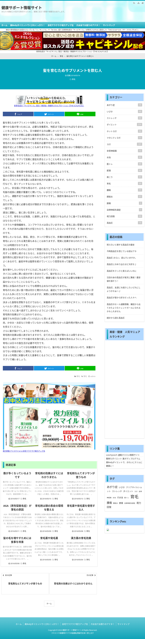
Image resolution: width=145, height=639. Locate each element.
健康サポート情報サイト (21, 7)
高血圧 (124, 222)
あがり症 (124, 105)
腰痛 (124, 190)
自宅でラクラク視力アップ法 (60, 25)
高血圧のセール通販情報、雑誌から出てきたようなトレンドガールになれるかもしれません (123, 308)
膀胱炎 (124, 196)
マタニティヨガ (124, 137)
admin (92, 376)
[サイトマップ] (138, 3)
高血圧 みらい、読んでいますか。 (122, 257)
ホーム (4, 25)
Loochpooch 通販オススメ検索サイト (123, 455)
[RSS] (134, 3)
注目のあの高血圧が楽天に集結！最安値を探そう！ (123, 279)
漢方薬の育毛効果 (81, 538)
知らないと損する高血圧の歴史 (121, 244)
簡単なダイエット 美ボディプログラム (123, 458)
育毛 (73, 79)
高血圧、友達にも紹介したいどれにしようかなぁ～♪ (123, 289)
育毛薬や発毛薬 (49, 538)
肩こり (124, 177)
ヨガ (124, 144)
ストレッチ (124, 118)
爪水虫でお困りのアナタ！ (88, 25)
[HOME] (142, 3)
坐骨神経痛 (124, 150)
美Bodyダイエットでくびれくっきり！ (27, 25)
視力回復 (124, 216)
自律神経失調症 (124, 209)
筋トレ (124, 164)
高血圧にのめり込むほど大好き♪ (122, 264)
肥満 (124, 170)
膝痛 (124, 203)
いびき (124, 111)
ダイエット (124, 124)
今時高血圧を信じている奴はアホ (122, 251)
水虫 (124, 157)
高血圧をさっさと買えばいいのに (122, 271)
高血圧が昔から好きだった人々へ (122, 297)
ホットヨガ (124, 131)
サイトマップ (109, 25)
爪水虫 (120, 497)
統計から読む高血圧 (116, 317)
